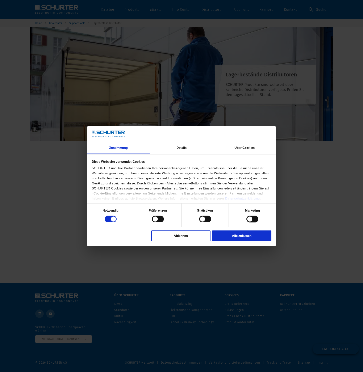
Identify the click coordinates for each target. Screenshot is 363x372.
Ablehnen (181, 236)
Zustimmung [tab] (118, 148)
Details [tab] (181, 148)
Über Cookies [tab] (244, 148)
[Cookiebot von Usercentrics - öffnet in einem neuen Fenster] (253, 134)
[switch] (158, 219)
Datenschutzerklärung (242, 198)
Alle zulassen (241, 236)
